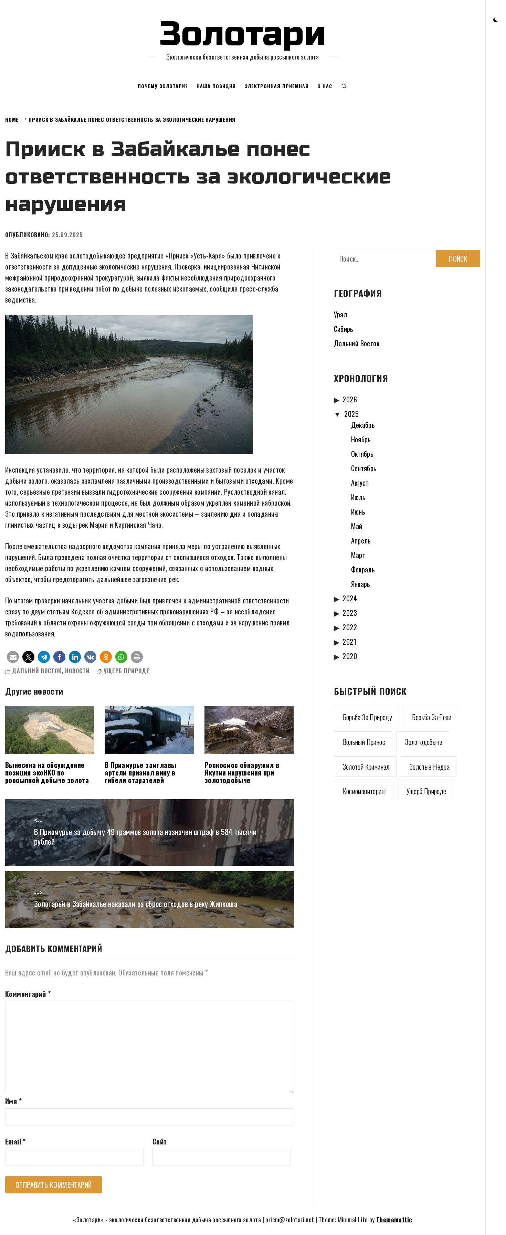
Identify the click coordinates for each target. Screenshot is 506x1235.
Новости (77, 671)
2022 (349, 627)
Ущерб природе (127, 671)
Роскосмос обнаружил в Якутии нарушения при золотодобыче (241, 772)
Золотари (243, 34)
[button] (495, 19)
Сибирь (344, 329)
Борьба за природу (367, 717)
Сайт (159, 1141)
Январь (360, 584)
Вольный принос (364, 742)
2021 (349, 641)
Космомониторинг (365, 791)
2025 (351, 414)
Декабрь (363, 425)
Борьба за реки (431, 717)
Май (356, 526)
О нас (324, 85)
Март (358, 555)
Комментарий (28, 994)
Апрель (361, 540)
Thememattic (394, 1219)
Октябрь (362, 453)
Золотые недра (430, 766)
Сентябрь (364, 468)
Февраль (363, 569)
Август (360, 482)
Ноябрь (361, 439)
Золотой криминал (366, 766)
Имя (13, 1101)
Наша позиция (216, 85)
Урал (340, 314)
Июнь (358, 511)
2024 (349, 598)
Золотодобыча (423, 742)
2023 (349, 613)
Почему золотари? (163, 85)
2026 (349, 399)
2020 (349, 656)
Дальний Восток (37, 671)
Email (15, 1141)
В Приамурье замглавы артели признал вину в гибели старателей (140, 772)
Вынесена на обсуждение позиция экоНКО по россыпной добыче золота (47, 772)
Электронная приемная (277, 85)
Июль (358, 497)
